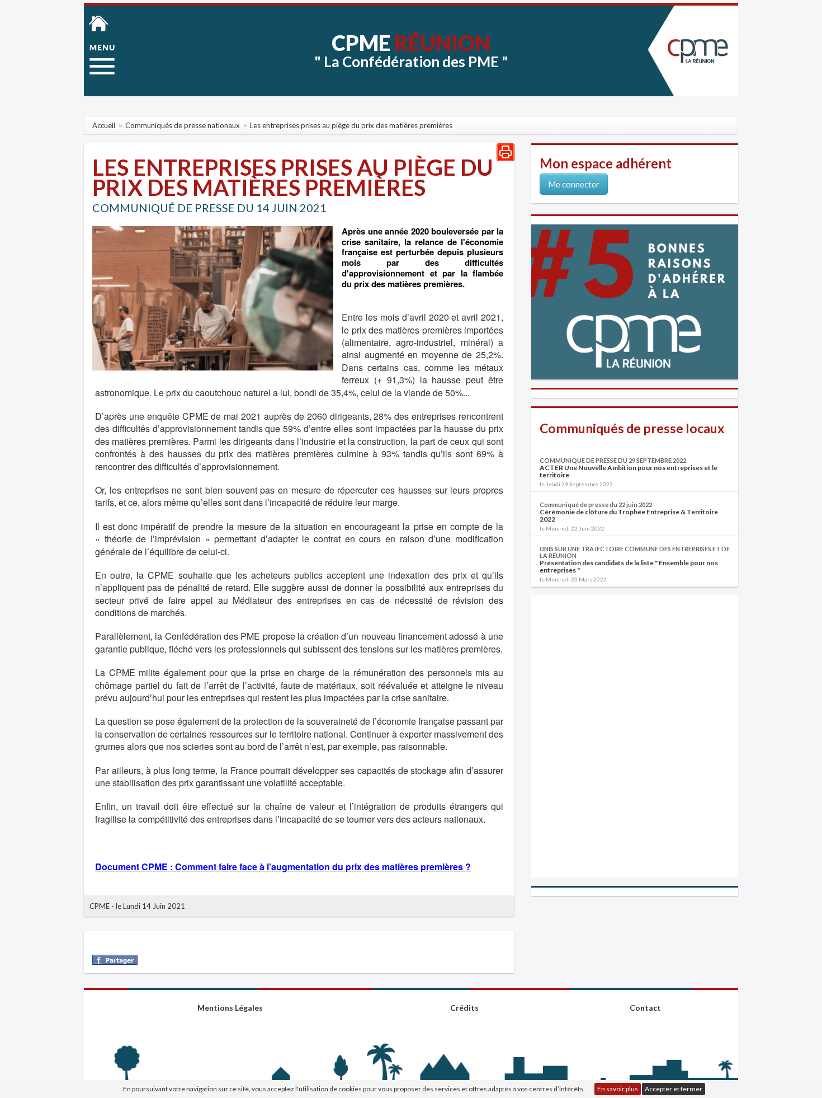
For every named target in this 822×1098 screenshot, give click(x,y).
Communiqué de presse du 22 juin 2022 (596, 504)
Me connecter (573, 184)
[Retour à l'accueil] (98, 22)
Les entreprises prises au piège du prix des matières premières (292, 177)
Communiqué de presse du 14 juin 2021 (209, 207)
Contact (645, 1007)
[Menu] (102, 59)
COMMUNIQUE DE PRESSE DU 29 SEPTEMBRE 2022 (613, 460)
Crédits (464, 1007)
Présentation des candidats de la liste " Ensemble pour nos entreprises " (629, 566)
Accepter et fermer (673, 1089)
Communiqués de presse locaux (632, 428)
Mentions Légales (230, 1007)
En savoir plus (617, 1089)
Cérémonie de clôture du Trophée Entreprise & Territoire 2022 (629, 515)
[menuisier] (212, 297)
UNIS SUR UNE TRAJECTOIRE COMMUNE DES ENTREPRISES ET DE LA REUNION (635, 552)
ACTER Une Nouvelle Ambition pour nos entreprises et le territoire (628, 471)
